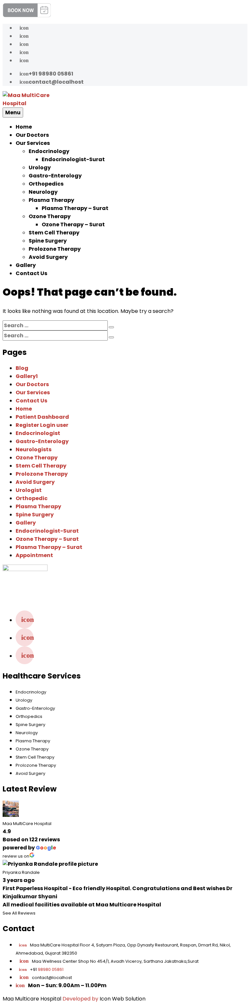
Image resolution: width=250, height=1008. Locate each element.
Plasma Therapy (51, 200)
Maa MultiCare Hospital (27, 823)
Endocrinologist (38, 433)
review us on (16, 856)
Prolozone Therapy (55, 249)
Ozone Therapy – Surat (73, 224)
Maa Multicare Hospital (32, 998)
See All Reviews (19, 913)
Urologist (29, 490)
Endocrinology (49, 151)
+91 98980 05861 (46, 73)
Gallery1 (27, 376)
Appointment (34, 555)
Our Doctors (32, 135)
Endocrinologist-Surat (73, 159)
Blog (22, 368)
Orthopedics (46, 184)
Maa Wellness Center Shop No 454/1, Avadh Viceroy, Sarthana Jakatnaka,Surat (115, 961)
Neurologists (33, 449)
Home (24, 127)
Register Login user (42, 425)
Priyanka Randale (21, 872)
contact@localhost (52, 82)
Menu (13, 112)
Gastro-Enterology (55, 175)
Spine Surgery (48, 241)
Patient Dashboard (42, 417)
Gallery (26, 265)
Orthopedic (32, 498)
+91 (41, 969)
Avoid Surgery (48, 257)
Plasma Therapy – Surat (75, 208)
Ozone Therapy (50, 216)
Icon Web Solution (123, 998)
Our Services (33, 143)
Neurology (43, 192)
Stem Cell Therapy (54, 232)
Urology (40, 167)
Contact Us (31, 273)
